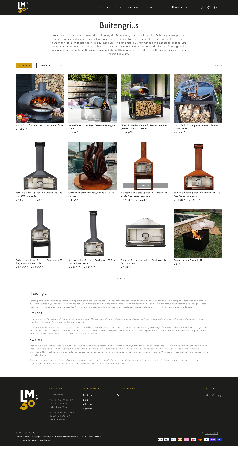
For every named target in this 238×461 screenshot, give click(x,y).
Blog (85, 399)
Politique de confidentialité (91, 436)
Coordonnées (45, 440)
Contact (87, 408)
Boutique (87, 395)
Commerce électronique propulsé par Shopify (34, 437)
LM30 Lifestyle (29, 433)
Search (120, 395)
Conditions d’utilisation (27, 440)
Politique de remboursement (66, 436)
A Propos (88, 404)
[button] (195, 7)
